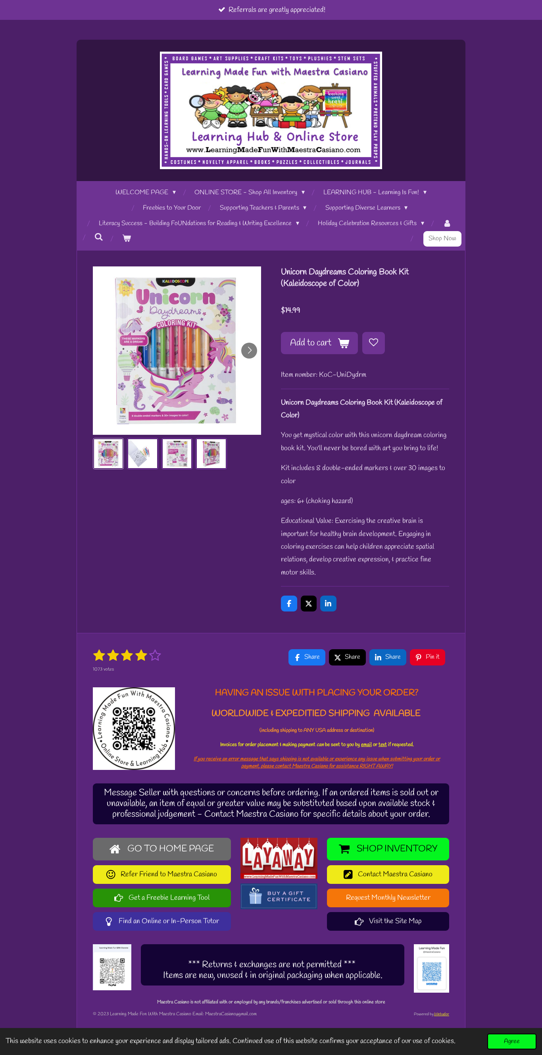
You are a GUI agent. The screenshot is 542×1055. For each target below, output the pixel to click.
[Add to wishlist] (373, 343)
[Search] (98, 237)
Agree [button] (512, 1041)
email (366, 744)
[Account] (447, 223)
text (383, 744)
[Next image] (249, 351)
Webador (441, 1014)
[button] (108, 453)
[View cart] (126, 239)
